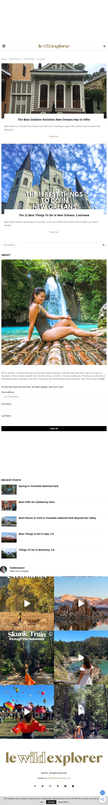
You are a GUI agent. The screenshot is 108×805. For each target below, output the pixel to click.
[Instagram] (50, 786)
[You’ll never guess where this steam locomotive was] (81, 712)
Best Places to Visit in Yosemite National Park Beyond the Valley (57, 518)
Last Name (6, 416)
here (103, 379)
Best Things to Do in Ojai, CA (36, 534)
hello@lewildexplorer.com (59, 778)
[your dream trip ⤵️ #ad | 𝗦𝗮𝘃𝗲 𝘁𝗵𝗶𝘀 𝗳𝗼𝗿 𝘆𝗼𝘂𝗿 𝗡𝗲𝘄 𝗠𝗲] (27, 712)
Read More (63, 802)
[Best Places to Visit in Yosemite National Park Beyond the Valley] (9, 521)
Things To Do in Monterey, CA (37, 549)
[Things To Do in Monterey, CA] (9, 553)
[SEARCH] (104, 245)
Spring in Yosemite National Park (38, 486)
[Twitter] (43, 786)
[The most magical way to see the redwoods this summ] (27, 658)
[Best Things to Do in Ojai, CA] (9, 537)
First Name (6, 404)
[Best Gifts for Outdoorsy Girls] (9, 506)
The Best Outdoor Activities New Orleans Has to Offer (54, 119)
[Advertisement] (54, 21)
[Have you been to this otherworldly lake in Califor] (81, 603)
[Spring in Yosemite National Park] (9, 490)
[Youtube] (65, 786)
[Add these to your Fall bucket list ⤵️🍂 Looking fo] (27, 603)
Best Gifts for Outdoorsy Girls (37, 502)
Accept (51, 802)
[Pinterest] (58, 786)
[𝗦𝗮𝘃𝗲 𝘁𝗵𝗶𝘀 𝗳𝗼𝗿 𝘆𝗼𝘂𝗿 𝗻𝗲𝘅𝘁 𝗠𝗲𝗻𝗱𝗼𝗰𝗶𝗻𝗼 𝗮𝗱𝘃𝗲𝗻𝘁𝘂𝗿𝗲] (81, 658)
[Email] (73, 786)
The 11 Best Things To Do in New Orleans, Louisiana (54, 215)
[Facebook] (35, 786)
